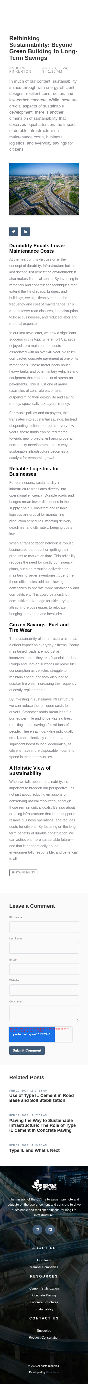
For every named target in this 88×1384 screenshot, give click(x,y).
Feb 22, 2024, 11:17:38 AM (28, 1090)
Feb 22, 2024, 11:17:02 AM (28, 1115)
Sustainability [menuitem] (44, 1309)
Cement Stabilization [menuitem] (44, 1288)
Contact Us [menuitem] (44, 1318)
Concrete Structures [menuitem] (44, 1302)
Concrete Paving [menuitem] (44, 1295)
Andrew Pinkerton (20, 69)
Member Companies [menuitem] (44, 1267)
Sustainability (23, 872)
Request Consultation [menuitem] (44, 1337)
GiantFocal (52, 1372)
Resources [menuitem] (44, 1276)
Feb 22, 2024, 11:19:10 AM (28, 1145)
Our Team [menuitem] (44, 1260)
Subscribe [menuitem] (44, 1330)
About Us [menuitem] (44, 1248)
